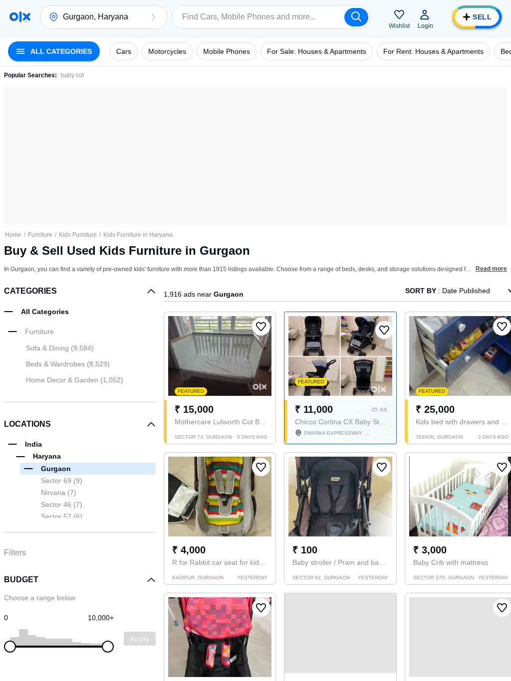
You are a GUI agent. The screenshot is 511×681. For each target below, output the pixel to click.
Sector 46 (61, 505)
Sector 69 (61, 481)
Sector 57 (61, 516)
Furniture (40, 234)
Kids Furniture (78, 234)
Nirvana (58, 493)
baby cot (72, 75)
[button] (153, 17)
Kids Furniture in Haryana (138, 234)
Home (13, 234)
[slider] (10, 647)
